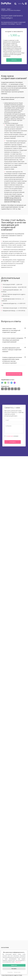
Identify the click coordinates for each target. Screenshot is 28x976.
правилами (10, 436)
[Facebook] (15, 383)
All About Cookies (17, 972)
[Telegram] (11, 383)
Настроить (14, 968)
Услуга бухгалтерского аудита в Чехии (12, 975)
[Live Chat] (2, 383)
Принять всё (14, 965)
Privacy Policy (10, 972)
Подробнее (18, 962)
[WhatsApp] (5, 383)
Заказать (14, 60)
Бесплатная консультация (14, 374)
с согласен (12, 436)
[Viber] (8, 383)
